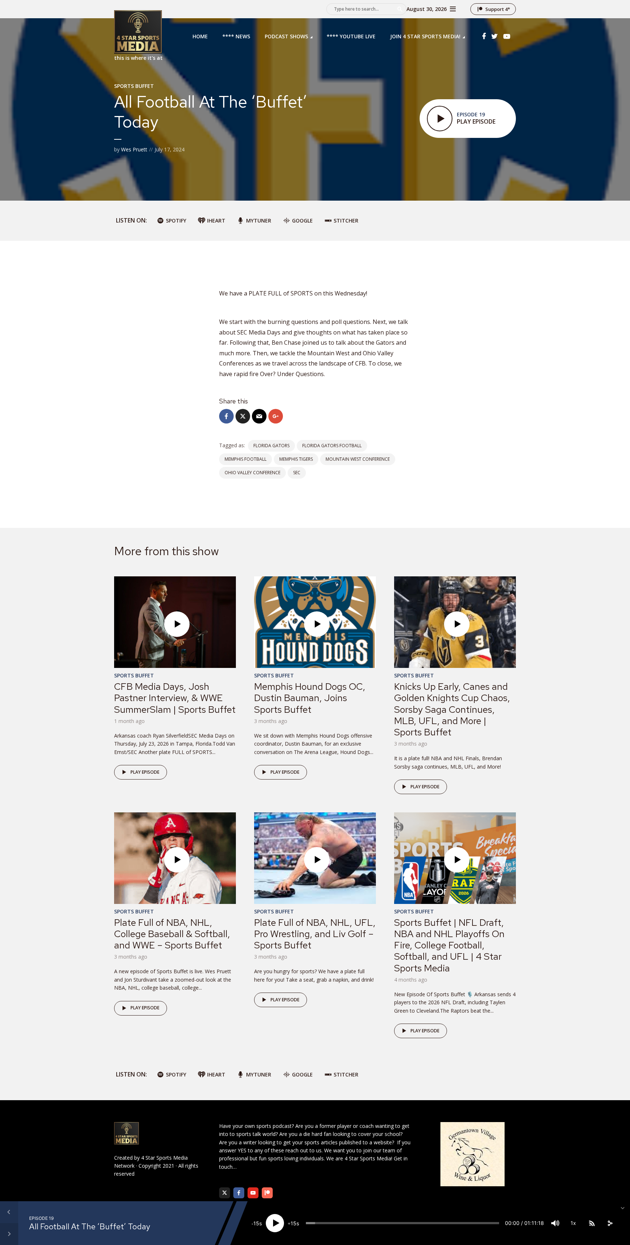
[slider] (402, 1223)
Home (200, 36)
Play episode (145, 772)
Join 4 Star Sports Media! (425, 36)
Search (399, 9)
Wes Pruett (134, 149)
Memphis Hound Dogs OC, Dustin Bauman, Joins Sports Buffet (309, 697)
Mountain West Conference (358, 459)
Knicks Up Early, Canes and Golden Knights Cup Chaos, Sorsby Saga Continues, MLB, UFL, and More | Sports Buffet (452, 709)
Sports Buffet (134, 85)
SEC (296, 472)
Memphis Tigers (296, 459)
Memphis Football (246, 459)
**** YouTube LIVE (351, 36)
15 (256, 1223)
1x (573, 1223)
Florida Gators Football (332, 445)
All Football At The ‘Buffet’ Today (89, 1226)
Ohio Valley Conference (252, 472)
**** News (236, 36)
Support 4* (497, 9)
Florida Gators (271, 445)
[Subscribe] (592, 1223)
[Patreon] (267, 1192)
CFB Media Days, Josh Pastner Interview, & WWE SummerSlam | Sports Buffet (175, 697)
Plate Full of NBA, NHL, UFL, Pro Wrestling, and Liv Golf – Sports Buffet (315, 933)
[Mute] (555, 1223)
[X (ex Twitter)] (224, 1192)
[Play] (275, 1223)
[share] (610, 1223)
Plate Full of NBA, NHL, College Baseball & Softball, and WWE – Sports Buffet (172, 933)
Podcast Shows (286, 36)
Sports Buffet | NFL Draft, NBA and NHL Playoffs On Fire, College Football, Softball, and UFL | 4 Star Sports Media (449, 945)
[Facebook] (238, 1192)
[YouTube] (253, 1192)
